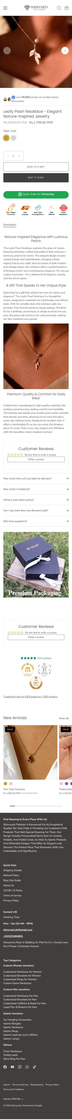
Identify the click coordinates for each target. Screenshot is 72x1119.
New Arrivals (15, 718)
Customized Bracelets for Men (20, 999)
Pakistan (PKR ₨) (11, 1099)
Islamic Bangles (12, 1023)
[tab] (11, 225)
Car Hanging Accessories (17, 1019)
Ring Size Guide (12, 880)
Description (9, 224)
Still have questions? (15, 521)
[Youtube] (12, 1066)
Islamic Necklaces (13, 1027)
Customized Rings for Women (20, 979)
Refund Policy (11, 875)
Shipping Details (12, 870)
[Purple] (66, 784)
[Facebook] (5, 1066)
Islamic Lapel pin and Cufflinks (20, 1034)
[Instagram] (19, 1066)
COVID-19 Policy (13, 890)
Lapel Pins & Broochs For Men (20, 1007)
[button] (7, 50)
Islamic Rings (10, 1031)
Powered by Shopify (32, 1105)
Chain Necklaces (12, 1051)
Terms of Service (20, 1084)
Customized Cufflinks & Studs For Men (24, 1003)
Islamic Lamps (11, 1038)
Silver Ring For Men (14, 1059)
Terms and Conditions (13, 1089)
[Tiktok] (34, 1066)
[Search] (59, 8)
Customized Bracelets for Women (22, 975)
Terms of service (12, 895)
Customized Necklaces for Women (22, 971)
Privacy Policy (11, 900)
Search (6, 1084)
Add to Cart (36, 166)
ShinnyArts (16, 1105)
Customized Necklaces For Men (20, 995)
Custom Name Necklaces (17, 983)
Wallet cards (10, 1055)
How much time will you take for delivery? (27, 478)
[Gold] (5, 784)
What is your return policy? (18, 500)
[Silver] (11, 784)
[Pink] (61, 784)
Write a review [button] (36, 459)
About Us (8, 885)
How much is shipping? (16, 489)
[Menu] (5, 8)
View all (64, 718)
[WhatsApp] (27, 1066)
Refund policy (37, 1084)
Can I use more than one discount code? (25, 510)
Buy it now (36, 177)
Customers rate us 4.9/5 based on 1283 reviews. (31, 696)
